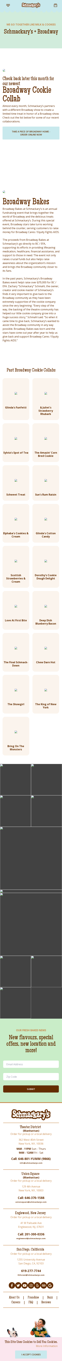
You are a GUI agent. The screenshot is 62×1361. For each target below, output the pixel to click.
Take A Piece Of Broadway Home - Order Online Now (31, 133)
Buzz (50, 1297)
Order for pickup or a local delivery (31, 1134)
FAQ (30, 1302)
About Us (14, 1297)
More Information (47, 1346)
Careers (15, 1302)
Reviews (46, 1302)
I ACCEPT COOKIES (31, 1354)
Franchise (33, 1297)
